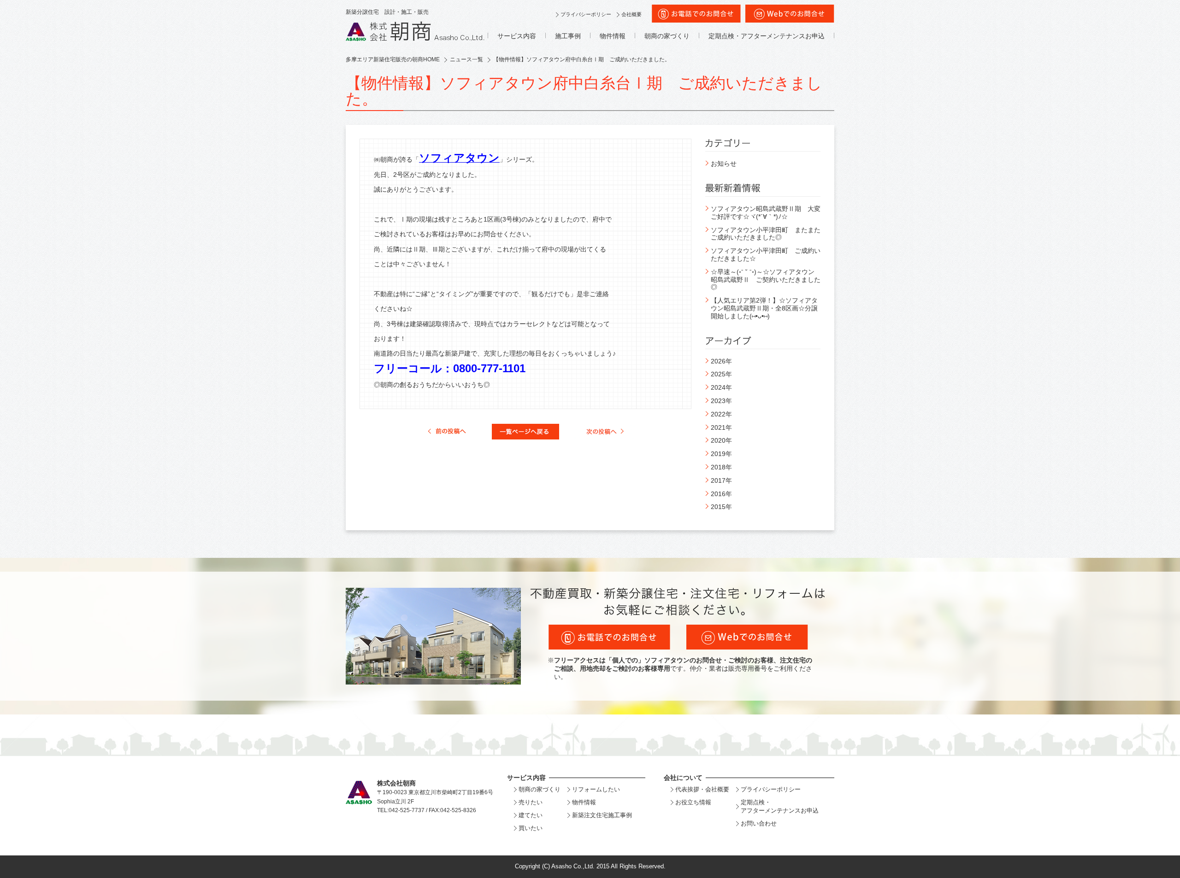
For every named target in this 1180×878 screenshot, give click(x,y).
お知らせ (724, 163)
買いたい (531, 828)
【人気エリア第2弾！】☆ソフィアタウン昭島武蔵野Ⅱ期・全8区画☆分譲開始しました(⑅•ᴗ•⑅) (764, 308)
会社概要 (631, 14)
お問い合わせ (759, 823)
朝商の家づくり (667, 36)
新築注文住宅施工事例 (602, 815)
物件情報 (612, 36)
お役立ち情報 (693, 802)
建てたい (531, 815)
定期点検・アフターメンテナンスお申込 (766, 36)
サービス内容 (516, 36)
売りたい (531, 802)
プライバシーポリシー (585, 14)
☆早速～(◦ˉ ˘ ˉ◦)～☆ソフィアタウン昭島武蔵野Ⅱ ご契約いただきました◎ (765, 279)
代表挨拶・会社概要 (702, 789)
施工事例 (568, 36)
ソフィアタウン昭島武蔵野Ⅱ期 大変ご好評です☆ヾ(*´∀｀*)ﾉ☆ (765, 212)
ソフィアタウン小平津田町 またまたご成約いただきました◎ (765, 233)
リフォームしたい (596, 789)
